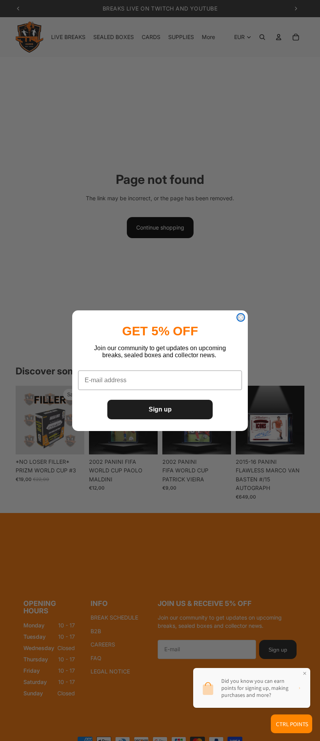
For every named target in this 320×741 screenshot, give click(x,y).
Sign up (160, 409)
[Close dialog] (241, 317)
